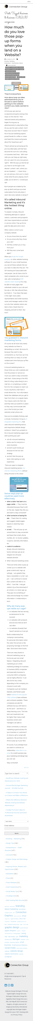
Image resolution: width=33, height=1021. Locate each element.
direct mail (22, 918)
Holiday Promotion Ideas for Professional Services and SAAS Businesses (16, 812)
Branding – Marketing (15, 839)
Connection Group (18, 6)
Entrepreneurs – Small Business (13, 849)
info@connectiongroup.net (12, 976)
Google (21, 924)
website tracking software (12, 79)
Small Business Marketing (19, 945)
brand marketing (11, 909)
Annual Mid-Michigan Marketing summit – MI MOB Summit (16, 786)
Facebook (13, 921)
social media (10, 948)
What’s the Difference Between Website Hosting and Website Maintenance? (16, 802)
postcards (23, 939)
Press (9, 878)
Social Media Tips (14, 891)
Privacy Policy (17, 1015)
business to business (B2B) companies (14, 67)
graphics (19, 930)
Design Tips (12, 843)
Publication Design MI (19, 996)
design (24, 916)
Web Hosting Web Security (16, 900)
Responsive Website (14, 942)
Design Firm (7, 918)
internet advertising (8, 933)
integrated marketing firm (12, 75)
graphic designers (10, 930)
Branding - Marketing (9, 61)
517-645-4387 (8, 973)
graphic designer (24, 927)
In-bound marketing (10, 71)
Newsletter (11, 874)
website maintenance (11, 954)
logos (17, 936)
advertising (7, 906)
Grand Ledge (25, 924)
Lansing (23, 933)
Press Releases (13, 882)
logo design (11, 936)
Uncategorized (12, 896)
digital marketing (15, 918)
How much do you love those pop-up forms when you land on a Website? (14, 41)
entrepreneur (7, 921)
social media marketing (21, 948)
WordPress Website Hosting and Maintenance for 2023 (16, 779)
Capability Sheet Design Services (16, 999)
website (7, 951)
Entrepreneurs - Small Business (11, 63)
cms (14, 912)
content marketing (17, 916)
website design (16, 951)
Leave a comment (12, 65)
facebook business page (13, 924)
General (21, 63)
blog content (12, 906)
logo (6, 936)
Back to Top (26, 767)
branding (20, 906)
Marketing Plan (8, 939)
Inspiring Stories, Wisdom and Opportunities (15, 868)
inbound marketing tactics (12, 73)
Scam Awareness (13, 887)
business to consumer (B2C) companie (15, 69)
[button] (29, 1)
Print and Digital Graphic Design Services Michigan (17, 993)
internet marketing (10, 77)
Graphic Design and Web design (16, 860)
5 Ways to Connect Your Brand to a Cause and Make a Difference (16, 794)
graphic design (12, 927)
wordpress (8, 957)
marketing (23, 936)
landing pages (16, 933)
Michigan (16, 939)
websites (21, 954)
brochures (22, 909)
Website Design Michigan (13, 991)
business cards (8, 912)
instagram (23, 930)
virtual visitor (21, 77)
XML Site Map (10, 1001)
